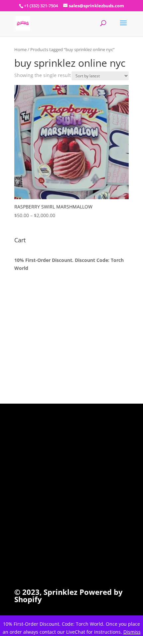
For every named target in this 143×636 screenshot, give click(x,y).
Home (20, 49)
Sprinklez (59, 592)
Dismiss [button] (132, 632)
